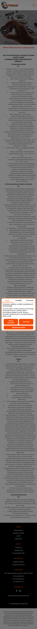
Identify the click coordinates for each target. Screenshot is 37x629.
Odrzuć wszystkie (11, 322)
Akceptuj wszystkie (18, 327)
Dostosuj (26, 322)
